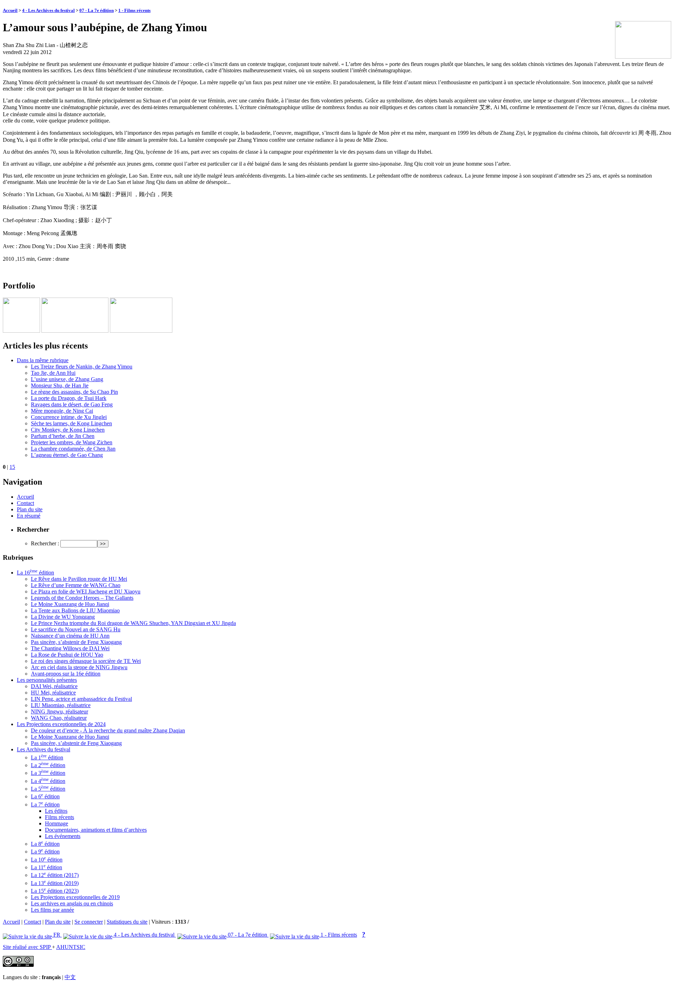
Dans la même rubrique (42, 360)
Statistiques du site (127, 922)
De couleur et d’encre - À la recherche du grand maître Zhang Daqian (108, 730)
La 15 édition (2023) (55, 891)
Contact (25, 503)
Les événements (62, 836)
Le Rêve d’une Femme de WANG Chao (75, 585)
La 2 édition (48, 765)
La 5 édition (48, 789)
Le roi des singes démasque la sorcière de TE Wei (86, 661)
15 (12, 467)
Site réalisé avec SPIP (27, 947)
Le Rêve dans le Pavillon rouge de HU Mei (79, 579)
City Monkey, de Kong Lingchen (68, 430)
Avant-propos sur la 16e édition (65, 674)
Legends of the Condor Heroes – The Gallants (82, 598)
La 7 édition (45, 804)
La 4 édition (48, 781)
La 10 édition (46, 860)
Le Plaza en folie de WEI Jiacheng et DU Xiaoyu (85, 591)
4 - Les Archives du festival (48, 10)
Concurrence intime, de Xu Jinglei (69, 417)
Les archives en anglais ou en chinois (72, 903)
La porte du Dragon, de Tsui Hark (68, 398)
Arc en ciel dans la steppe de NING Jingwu (79, 667)
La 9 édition (45, 852)
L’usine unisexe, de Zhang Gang (67, 379)
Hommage (56, 823)
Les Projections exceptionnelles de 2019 (75, 897)
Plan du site (29, 509)
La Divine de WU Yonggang (63, 617)
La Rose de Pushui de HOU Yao (67, 655)
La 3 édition (48, 773)
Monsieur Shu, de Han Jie (59, 385)
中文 (70, 977)
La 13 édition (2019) (55, 883)
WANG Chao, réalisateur (59, 718)
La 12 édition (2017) (55, 875)
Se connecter (88, 922)
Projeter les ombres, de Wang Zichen (71, 442)
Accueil (10, 10)
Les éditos (56, 811)
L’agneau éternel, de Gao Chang (67, 455)
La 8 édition (45, 844)
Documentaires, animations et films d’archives (96, 830)
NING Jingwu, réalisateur (59, 711)
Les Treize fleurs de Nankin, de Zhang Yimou (81, 367)
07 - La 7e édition (96, 10)
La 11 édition (46, 867)
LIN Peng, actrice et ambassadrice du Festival (81, 699)
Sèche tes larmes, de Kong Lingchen (71, 423)
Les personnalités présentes (47, 680)
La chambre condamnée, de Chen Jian (73, 449)
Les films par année (52, 910)
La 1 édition (47, 757)
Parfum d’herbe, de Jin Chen (62, 436)
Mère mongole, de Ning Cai (62, 411)
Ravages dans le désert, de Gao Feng (72, 404)
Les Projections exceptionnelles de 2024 (61, 724)
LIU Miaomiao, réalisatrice (61, 705)
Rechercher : (45, 543)
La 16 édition (35, 573)
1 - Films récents (134, 10)
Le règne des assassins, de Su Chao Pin (74, 392)
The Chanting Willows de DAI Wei (70, 648)
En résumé (28, 516)
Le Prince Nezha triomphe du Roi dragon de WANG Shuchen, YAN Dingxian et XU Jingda (133, 623)
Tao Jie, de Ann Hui (53, 373)
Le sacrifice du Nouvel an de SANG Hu (75, 629)
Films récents (59, 817)
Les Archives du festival (43, 749)
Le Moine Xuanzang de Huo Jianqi (70, 604)
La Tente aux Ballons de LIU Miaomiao (75, 610)
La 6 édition (45, 796)
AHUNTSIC (70, 947)
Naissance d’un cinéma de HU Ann (70, 636)
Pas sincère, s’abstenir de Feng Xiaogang (76, 642)
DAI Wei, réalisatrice (54, 686)
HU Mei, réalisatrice (53, 693)
